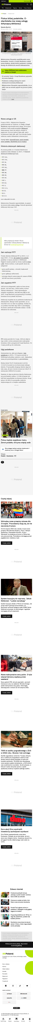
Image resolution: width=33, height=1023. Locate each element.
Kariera (4, 966)
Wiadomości (8, 8)
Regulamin (5, 978)
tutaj (12, 99)
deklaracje (24, 128)
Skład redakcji (5, 969)
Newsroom (5, 976)
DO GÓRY (16, 1008)
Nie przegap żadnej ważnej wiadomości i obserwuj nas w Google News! (17, 449)
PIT (24, 292)
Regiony (15, 8)
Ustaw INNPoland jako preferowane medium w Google (16, 71)
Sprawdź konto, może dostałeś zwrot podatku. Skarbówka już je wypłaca (15, 140)
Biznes (20, 8)
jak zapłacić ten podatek (21, 258)
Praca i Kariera (27, 8)
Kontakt (4, 971)
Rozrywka (4, 973)
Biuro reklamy (5, 964)
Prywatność (5, 981)
